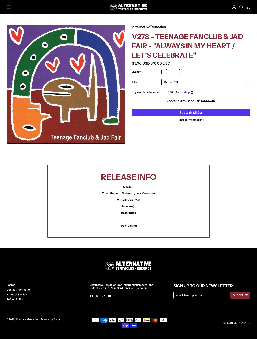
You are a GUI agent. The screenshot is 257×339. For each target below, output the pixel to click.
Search (11, 284)
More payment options (191, 119)
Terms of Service (17, 294)
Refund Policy (15, 299)
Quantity (137, 71)
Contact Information (19, 289)
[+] (177, 71)
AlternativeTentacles (149, 27)
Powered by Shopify (52, 319)
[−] (164, 71)
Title (134, 82)
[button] (241, 7)
